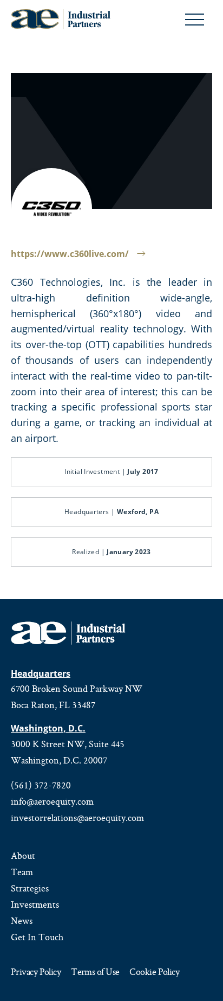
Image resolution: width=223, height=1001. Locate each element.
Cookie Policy (154, 972)
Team (22, 871)
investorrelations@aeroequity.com (77, 817)
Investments (35, 904)
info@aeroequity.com (52, 801)
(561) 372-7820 (41, 785)
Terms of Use (95, 972)
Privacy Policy (36, 972)
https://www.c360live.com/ (70, 253)
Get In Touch (37, 937)
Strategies (30, 888)
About (23, 855)
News (21, 920)
